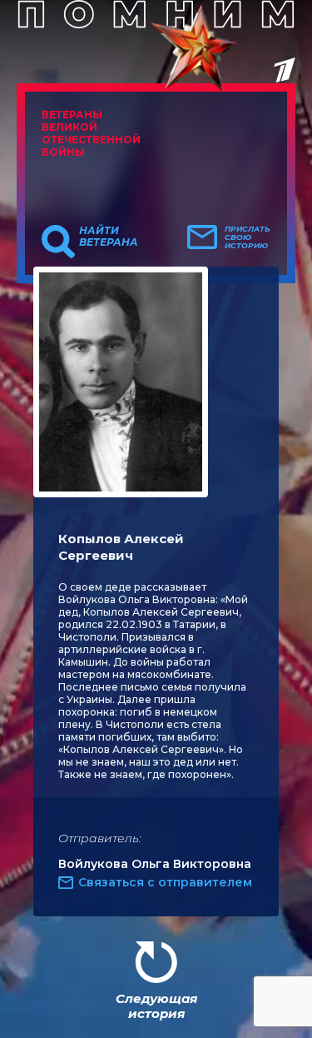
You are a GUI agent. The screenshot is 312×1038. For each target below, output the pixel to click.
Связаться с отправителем (165, 882)
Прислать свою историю (247, 237)
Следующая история (156, 1006)
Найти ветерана (108, 236)
